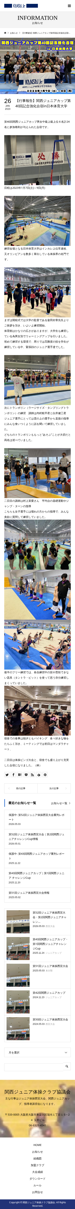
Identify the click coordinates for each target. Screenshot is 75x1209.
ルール (37, 1185)
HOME (37, 1145)
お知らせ (37, 1151)
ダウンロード (37, 1178)
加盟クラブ (37, 1165)
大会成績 (37, 1172)
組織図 (37, 1158)
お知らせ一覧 (59, 803)
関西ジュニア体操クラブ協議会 (38, 1091)
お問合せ (37, 1192)
